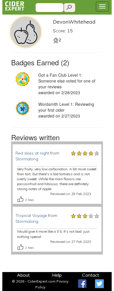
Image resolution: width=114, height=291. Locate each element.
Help (57, 275)
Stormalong (26, 159)
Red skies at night (32, 153)
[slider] (85, 153)
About (23, 275)
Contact (90, 275)
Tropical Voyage (31, 215)
